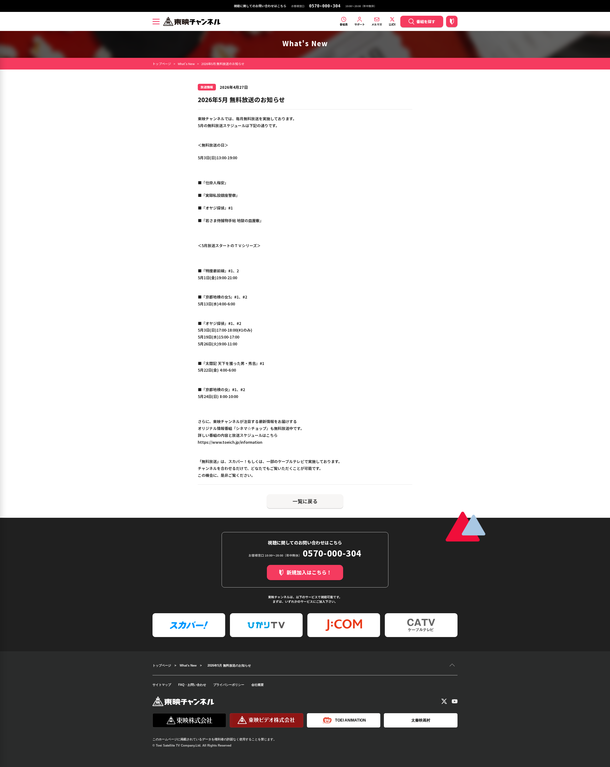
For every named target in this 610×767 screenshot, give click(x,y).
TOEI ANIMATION (350, 720)
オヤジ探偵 (214, 208)
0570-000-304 (325, 6)
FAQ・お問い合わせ (192, 685)
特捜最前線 (214, 271)
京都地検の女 (216, 389)
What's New (186, 63)
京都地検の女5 (217, 297)
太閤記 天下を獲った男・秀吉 (230, 363)
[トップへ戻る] (453, 665)
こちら (272, 435)
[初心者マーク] (452, 21)
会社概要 (257, 685)
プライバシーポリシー (228, 685)
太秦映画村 (420, 720)
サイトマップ (161, 685)
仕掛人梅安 (214, 182)
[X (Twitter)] (444, 701)
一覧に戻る (305, 501)
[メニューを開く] (156, 21)
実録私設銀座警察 (220, 195)
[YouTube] (455, 701)
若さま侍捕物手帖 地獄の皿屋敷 (232, 220)
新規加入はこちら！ (309, 572)
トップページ (161, 63)
